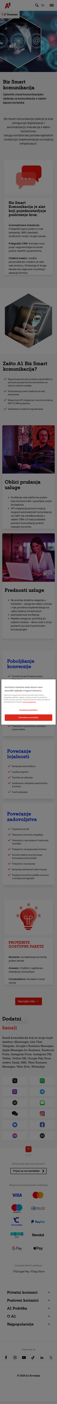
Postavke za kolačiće (28, 710)
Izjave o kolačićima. (29, 702)
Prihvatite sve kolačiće (28, 717)
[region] (28, 702)
